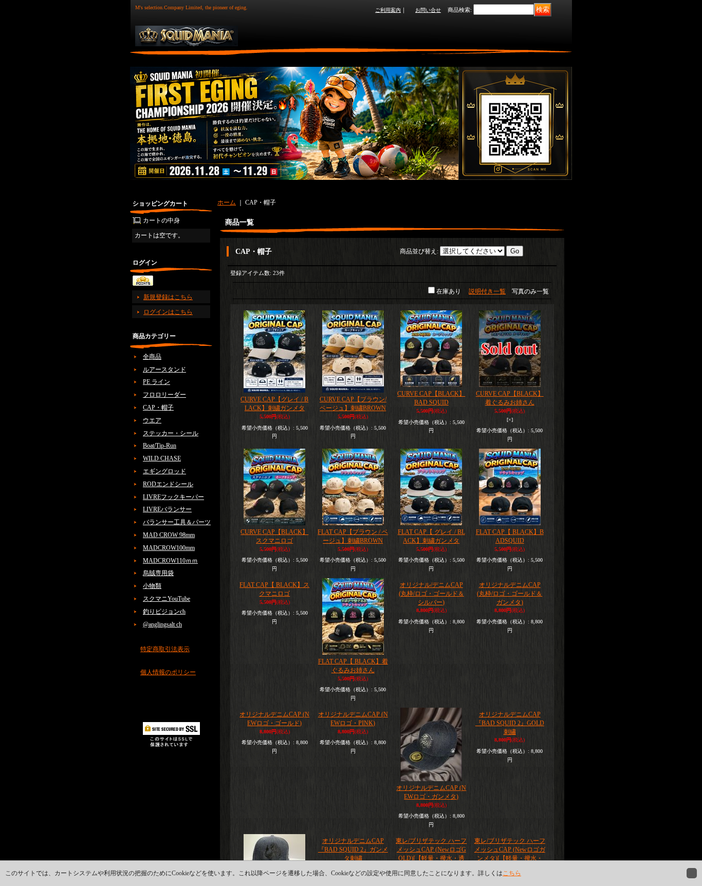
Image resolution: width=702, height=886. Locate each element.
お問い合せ (428, 10)
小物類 (152, 585)
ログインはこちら (168, 312)
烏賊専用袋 (158, 573)
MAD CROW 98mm (169, 535)
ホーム (226, 202)
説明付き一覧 (487, 291)
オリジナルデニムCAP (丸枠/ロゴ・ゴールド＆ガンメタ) (509, 674)
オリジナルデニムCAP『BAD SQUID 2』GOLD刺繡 (509, 818)
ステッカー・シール (170, 433)
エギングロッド (164, 471)
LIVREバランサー (167, 509)
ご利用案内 (388, 10)
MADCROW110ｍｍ (170, 560)
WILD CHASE (162, 458)
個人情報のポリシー (168, 672)
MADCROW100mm (169, 547)
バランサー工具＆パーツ (177, 522)
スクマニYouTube (166, 598)
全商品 (152, 356)
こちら (512, 873)
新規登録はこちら (168, 297)
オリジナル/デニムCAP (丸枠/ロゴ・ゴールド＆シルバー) (431, 671)
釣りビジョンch (164, 611)
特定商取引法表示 (165, 649)
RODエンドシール (168, 484)
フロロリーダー (164, 394)
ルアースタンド (164, 369)
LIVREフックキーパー (173, 497)
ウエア (152, 420)
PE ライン (156, 381)
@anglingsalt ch (162, 624)
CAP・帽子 (158, 407)
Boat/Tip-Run (159, 445)
